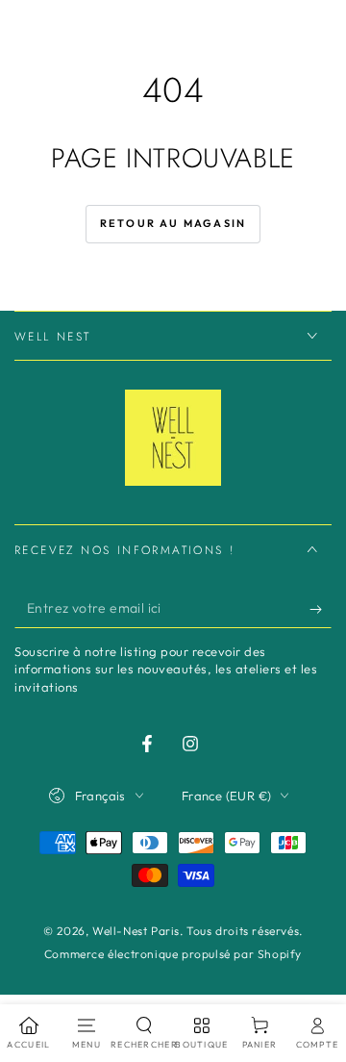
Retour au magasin (173, 223)
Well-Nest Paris (136, 930)
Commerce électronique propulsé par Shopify (173, 954)
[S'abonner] (320, 609)
